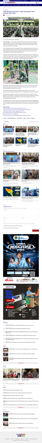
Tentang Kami (7, 438)
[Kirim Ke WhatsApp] (38, 121)
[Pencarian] (38, 3)
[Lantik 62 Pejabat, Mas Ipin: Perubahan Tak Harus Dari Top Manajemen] (5, 424)
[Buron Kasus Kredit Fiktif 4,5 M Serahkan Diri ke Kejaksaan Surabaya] (30, 373)
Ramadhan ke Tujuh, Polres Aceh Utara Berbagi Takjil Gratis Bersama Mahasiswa (17, 115)
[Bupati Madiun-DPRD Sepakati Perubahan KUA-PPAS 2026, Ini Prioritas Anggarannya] (5, 419)
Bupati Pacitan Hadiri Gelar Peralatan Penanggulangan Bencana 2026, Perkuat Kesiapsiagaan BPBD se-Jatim (21, 332)
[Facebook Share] (30, 121)
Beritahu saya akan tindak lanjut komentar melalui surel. (13, 225)
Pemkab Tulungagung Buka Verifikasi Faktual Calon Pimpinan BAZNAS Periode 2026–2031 (20, 335)
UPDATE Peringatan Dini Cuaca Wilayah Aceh (20, 145)
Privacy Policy (17, 438)
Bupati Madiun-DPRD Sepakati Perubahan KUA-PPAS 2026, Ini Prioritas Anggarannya (23, 418)
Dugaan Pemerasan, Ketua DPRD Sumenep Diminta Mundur (13, 395)
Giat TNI (8, 14)
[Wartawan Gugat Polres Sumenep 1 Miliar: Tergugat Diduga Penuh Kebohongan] (21, 129)
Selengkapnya (20, 383)
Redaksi (12, 438)
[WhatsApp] (24, 436)
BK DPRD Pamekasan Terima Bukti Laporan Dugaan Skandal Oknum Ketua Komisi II (17, 392)
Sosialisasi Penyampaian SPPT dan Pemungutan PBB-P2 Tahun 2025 (14, 108)
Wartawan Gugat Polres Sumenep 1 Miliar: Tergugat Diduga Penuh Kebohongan (16, 109)
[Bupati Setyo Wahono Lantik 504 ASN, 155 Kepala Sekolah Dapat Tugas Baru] (5, 354)
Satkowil (28, 118)
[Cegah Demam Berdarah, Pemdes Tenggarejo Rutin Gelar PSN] (33, 129)
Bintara (5, 118)
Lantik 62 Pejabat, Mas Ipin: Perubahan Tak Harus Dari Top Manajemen (21, 423)
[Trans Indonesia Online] (10, 2)
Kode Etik (26, 438)
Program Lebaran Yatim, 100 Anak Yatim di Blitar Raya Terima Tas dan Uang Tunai (19, 325)
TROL (6, 14)
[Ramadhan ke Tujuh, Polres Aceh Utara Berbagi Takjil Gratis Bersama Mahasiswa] (33, 140)
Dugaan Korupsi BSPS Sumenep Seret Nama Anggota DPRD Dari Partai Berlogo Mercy (18, 398)
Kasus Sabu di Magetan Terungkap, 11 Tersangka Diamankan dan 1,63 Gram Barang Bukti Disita (11, 380)
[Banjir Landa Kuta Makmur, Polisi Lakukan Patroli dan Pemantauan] (8, 140)
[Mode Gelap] (36, 3)
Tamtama (33, 118)
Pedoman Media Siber (33, 438)
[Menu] (4, 3)
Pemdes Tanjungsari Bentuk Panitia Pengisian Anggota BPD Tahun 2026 (17, 328)
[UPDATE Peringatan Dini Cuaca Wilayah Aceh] (21, 140)
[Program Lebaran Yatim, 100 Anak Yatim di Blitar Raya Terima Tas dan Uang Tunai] (5, 350)
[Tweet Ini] (32, 121)
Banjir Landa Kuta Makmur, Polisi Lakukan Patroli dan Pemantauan (14, 112)
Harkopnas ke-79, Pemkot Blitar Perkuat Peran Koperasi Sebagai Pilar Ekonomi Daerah (20, 342)
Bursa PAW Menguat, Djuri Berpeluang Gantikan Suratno (12, 390)
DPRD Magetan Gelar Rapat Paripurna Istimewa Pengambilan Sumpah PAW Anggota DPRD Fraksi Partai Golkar (21, 402)
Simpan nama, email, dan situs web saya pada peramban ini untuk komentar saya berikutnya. (19, 223)
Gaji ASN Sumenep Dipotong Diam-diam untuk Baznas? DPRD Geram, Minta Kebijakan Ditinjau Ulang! (20, 404)
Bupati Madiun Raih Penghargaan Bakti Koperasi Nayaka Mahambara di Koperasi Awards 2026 (23, 359)
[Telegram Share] (36, 121)
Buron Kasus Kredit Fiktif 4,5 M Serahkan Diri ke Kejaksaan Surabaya (30, 380)
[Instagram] (22, 436)
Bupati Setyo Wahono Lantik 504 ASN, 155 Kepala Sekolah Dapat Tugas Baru (22, 353)
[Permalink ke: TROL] (4, 15)
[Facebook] (18, 436)
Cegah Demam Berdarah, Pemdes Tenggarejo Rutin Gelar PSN (13, 111)
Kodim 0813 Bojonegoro (11, 118)
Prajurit (24, 118)
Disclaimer (22, 438)
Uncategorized (5, 9)
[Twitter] (20, 436)
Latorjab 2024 (19, 118)
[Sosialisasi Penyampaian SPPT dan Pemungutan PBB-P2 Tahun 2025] (8, 129)
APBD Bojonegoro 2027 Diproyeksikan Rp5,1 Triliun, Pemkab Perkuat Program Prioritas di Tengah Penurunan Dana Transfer (22, 339)
